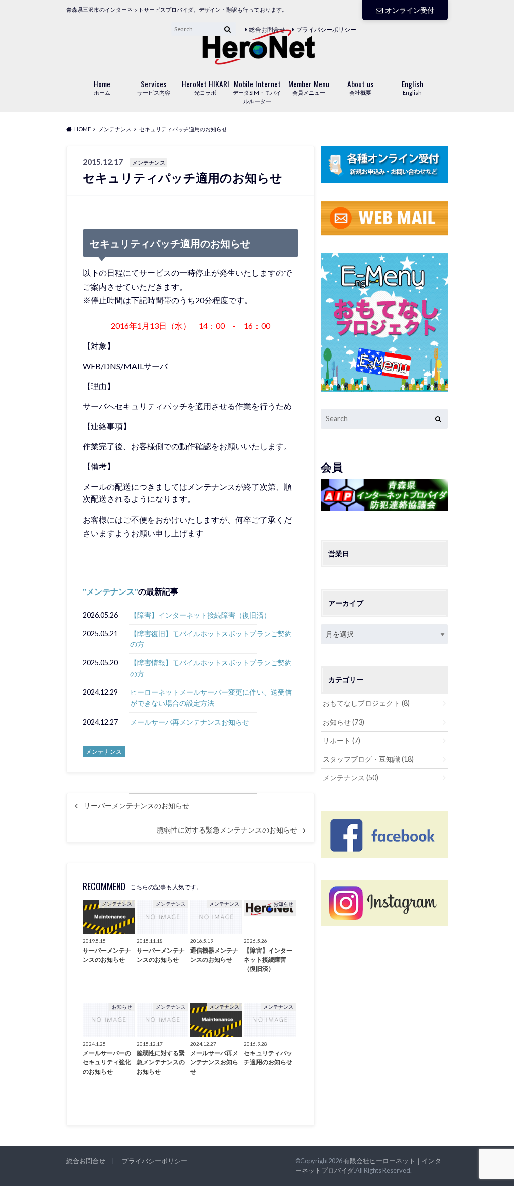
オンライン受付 (409, 10)
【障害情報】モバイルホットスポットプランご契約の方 (211, 668)
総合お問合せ (267, 29)
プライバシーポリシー (326, 29)
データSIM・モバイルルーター (257, 91)
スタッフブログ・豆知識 (368, 759)
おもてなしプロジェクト (366, 703)
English (412, 87)
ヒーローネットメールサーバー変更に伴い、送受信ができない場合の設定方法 (211, 697)
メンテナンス (110, 591)
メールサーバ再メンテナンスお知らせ (189, 722)
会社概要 (360, 87)
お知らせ (343, 722)
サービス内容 (153, 87)
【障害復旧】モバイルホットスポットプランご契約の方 (211, 639)
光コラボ (205, 87)
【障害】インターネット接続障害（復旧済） (200, 615)
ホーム (102, 87)
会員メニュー (308, 87)
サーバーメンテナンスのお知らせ (136, 806)
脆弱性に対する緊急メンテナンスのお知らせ (227, 830)
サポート (341, 740)
